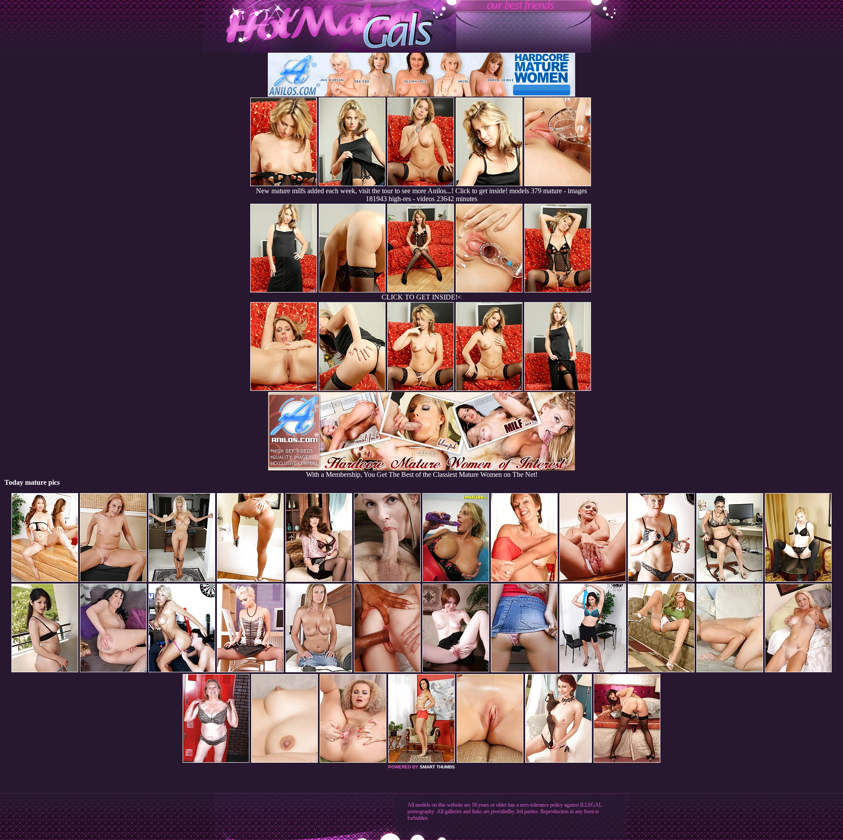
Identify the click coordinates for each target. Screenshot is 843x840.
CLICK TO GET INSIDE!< (421, 297)
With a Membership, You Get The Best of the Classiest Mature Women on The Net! (421, 474)
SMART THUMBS (437, 766)
